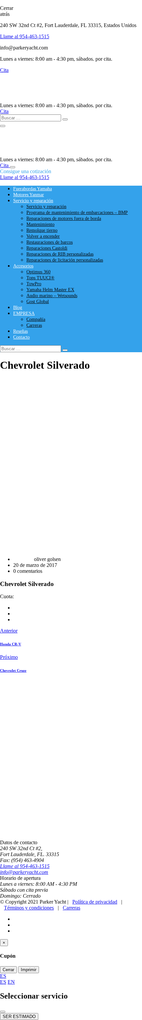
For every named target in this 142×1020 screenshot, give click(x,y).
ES (3, 976)
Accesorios (23, 265)
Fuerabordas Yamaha (32, 188)
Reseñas (20, 331)
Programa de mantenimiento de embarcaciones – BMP (77, 212)
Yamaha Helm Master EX (50, 289)
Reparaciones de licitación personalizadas (64, 260)
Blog (17, 307)
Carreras (34, 325)
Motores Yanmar (28, 194)
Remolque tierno (41, 230)
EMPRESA (24, 313)
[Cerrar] (2, 1012)
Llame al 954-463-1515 (24, 36)
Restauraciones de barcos (49, 242)
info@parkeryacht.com (24, 872)
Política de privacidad (94, 902)
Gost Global (37, 301)
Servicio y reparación (33, 200)
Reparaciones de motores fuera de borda (63, 218)
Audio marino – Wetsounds (51, 295)
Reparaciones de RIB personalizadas (59, 254)
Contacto (21, 337)
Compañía (35, 319)
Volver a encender (43, 236)
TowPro (33, 283)
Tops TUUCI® (40, 277)
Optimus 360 (38, 271)
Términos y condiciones (29, 908)
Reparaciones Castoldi (46, 248)
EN (11, 982)
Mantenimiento (40, 224)
